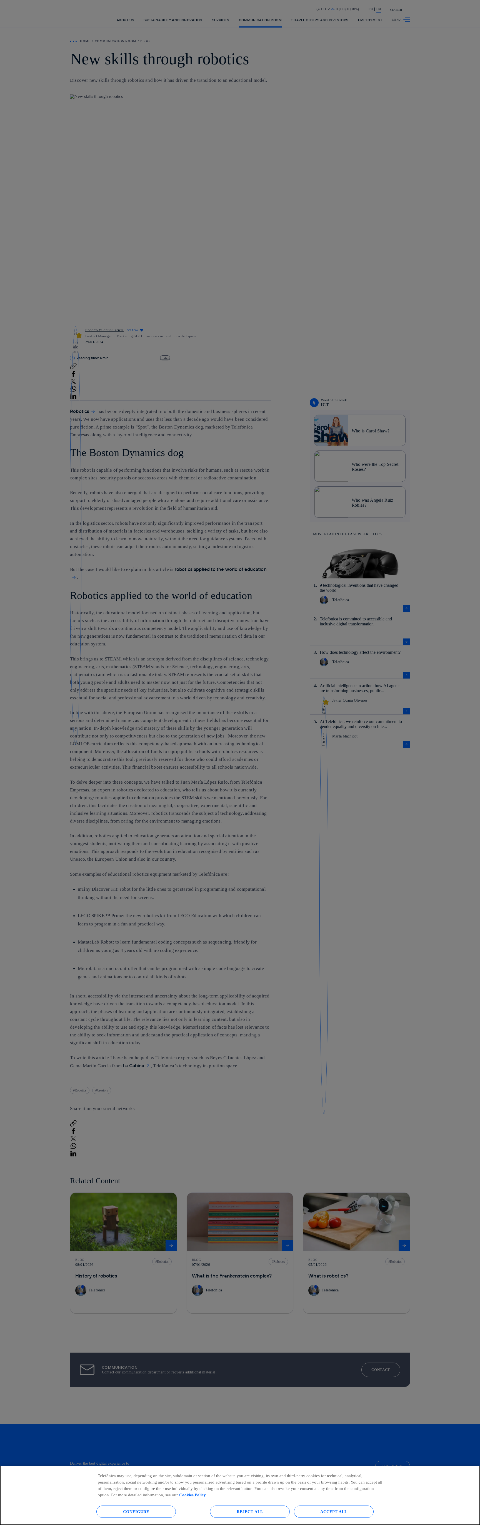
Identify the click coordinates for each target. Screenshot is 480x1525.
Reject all (250, 1511)
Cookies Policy (192, 1494)
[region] (240, 1495)
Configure (136, 1511)
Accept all (334, 1511)
